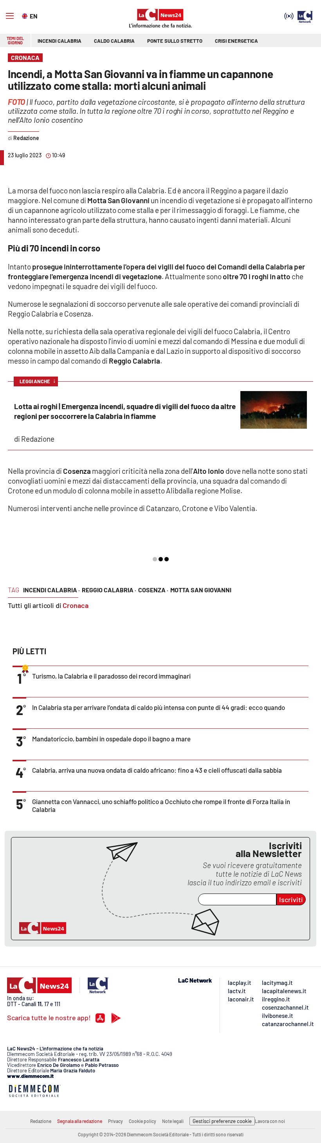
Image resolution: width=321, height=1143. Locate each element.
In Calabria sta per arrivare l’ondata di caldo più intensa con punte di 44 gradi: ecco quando (158, 707)
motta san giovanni (200, 589)
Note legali (173, 1121)
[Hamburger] (10, 16)
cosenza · (153, 589)
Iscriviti (291, 899)
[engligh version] (26, 15)
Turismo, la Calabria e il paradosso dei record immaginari (111, 676)
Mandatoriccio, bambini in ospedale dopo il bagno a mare (111, 739)
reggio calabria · (109, 589)
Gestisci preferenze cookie (222, 1121)
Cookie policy (142, 1121)
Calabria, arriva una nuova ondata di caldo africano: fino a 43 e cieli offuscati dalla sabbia (157, 770)
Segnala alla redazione (79, 1121)
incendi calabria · (51, 589)
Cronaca (75, 605)
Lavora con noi (270, 1121)
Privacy (115, 1121)
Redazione (40, 1121)
